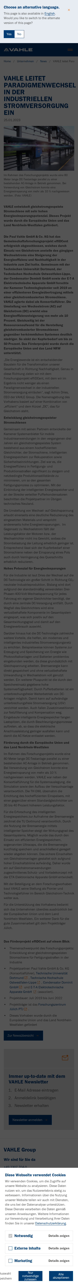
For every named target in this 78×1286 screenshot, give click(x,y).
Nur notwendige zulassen (30, 1276)
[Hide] (69, 10)
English (50, 13)
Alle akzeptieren (61, 1276)
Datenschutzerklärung (50, 1223)
